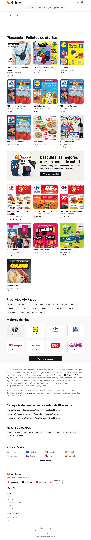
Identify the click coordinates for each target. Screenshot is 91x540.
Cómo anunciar (12, 517)
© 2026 (45, 528)
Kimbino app (26, 393)
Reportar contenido (14, 502)
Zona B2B (10, 520)
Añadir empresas (45, 359)
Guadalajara (28, 432)
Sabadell (49, 432)
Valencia (11, 436)
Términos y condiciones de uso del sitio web (45, 534)
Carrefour (58, 375)
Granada (20, 436)
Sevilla (75, 432)
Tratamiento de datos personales (45, 537)
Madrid (57, 432)
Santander (39, 432)
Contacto (10, 499)
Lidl (51, 375)
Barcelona (17, 432)
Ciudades (10, 505)
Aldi (64, 375)
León (9, 432)
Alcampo (70, 375)
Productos (10, 508)
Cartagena (67, 432)
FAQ (8, 496)
